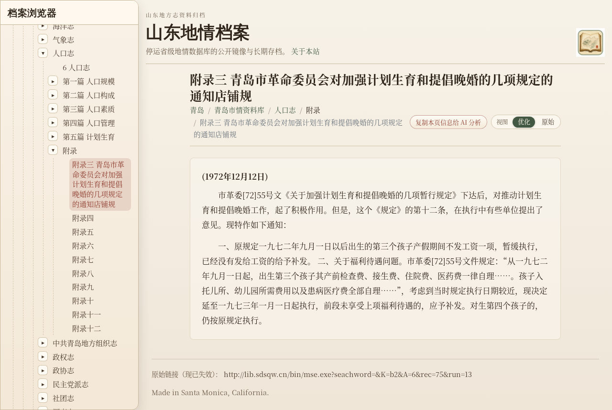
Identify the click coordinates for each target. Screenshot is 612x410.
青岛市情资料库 (239, 110)
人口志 (285, 110)
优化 (524, 121)
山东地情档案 (198, 32)
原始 (548, 121)
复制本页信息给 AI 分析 (448, 122)
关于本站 (305, 51)
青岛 (197, 110)
